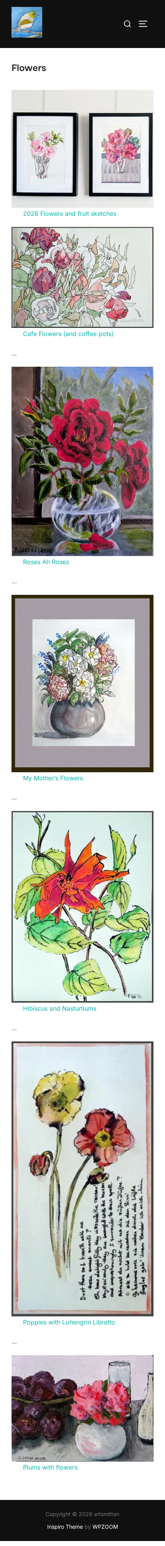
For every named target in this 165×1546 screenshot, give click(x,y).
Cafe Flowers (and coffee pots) (68, 334)
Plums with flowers (50, 1467)
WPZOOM (105, 1526)
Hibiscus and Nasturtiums (59, 1008)
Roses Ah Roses (46, 562)
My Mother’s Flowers (53, 778)
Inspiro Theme (65, 1526)
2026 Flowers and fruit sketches (69, 213)
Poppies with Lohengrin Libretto (69, 1322)
